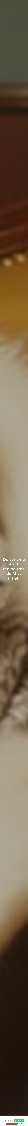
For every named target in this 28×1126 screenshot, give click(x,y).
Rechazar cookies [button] (11, 1123)
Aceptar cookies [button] (18, 1120)
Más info (19, 1124)
